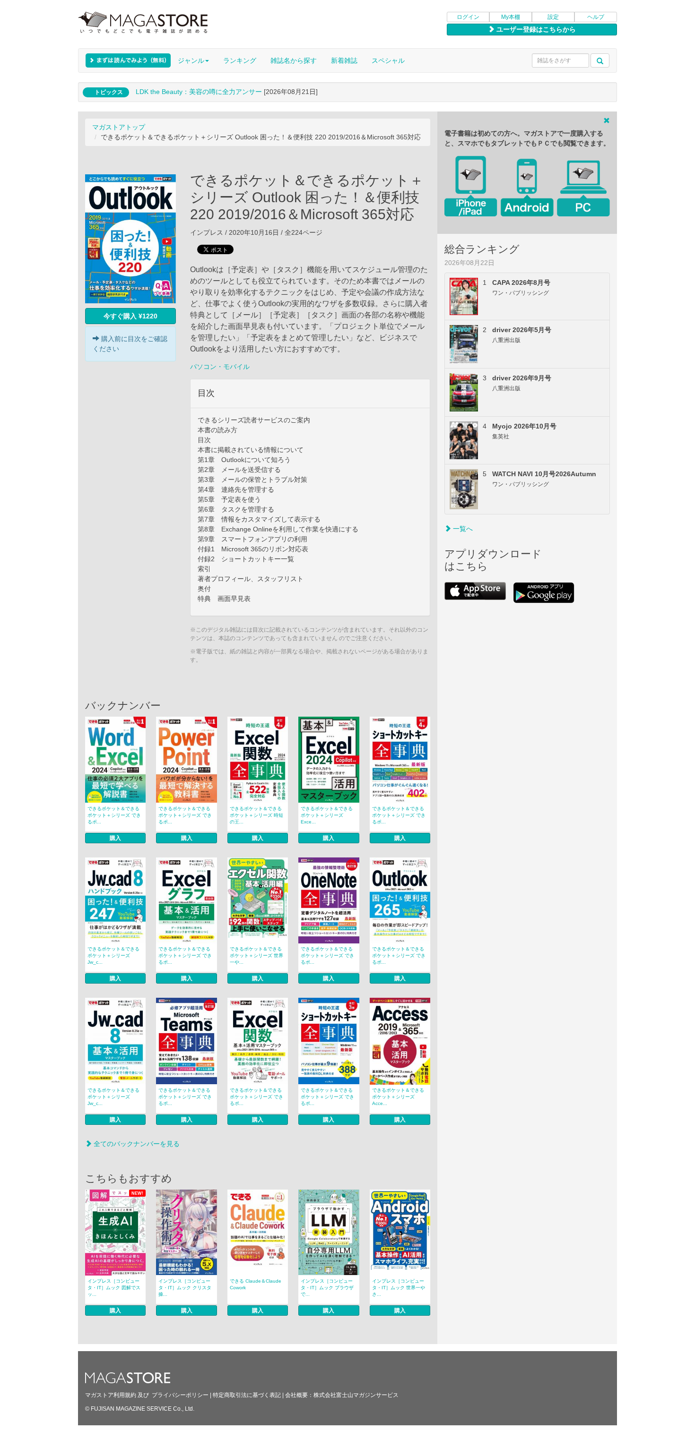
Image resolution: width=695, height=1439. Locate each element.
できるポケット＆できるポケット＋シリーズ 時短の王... (256, 815)
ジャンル (191, 60)
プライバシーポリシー (180, 1395)
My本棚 (510, 17)
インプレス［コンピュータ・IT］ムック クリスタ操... (184, 1287)
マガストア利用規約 (110, 1395)
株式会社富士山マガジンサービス (356, 1395)
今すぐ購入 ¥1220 (130, 316)
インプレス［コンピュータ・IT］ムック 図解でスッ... (113, 1287)
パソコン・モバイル (220, 366)
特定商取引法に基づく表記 (247, 1395)
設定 (553, 17)
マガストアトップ (118, 127)
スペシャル (388, 60)
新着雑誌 (344, 60)
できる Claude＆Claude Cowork (255, 1284)
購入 (115, 838)
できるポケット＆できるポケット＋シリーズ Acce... (398, 1097)
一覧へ (462, 528)
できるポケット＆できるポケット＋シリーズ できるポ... (114, 815)
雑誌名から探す (293, 60)
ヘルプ (595, 17)
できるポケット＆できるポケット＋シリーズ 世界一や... (256, 955)
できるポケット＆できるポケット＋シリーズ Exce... (327, 815)
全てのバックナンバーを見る (136, 1144)
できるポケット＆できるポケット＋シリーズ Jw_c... (113, 955)
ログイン (468, 17)
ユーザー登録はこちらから (535, 29)
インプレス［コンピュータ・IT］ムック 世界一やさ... (398, 1287)
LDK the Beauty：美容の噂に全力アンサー (199, 91)
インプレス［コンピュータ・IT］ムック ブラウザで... (327, 1287)
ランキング (239, 60)
